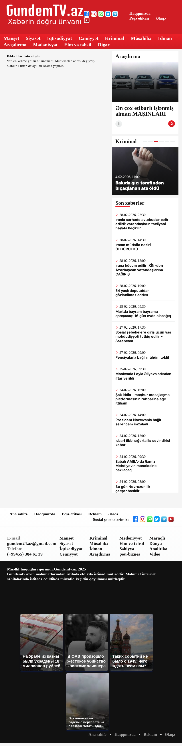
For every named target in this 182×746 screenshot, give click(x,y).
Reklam (95, 514)
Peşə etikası (139, 18)
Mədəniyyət (45, 44)
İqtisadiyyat (59, 38)
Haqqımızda (139, 13)
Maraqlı (157, 538)
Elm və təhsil (77, 44)
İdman (165, 38)
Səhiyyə (126, 548)
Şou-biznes (129, 554)
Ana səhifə (19, 514)
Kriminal (114, 38)
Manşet (11, 38)
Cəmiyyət (88, 38)
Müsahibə (141, 38)
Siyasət (33, 38)
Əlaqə (161, 18)
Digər (104, 44)
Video (154, 554)
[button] (145, 141)
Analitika (158, 548)
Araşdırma (15, 44)
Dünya (155, 543)
